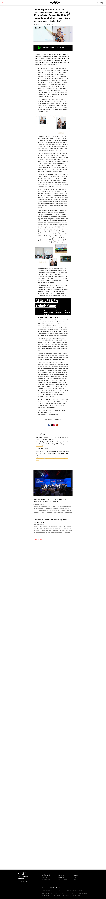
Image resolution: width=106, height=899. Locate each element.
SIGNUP (101, 2)
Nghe (75, 879)
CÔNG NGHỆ (41, 504)
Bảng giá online (45, 877)
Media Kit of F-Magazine (62, 880)
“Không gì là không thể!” (42, 448)
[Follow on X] (52, 425)
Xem (75, 877)
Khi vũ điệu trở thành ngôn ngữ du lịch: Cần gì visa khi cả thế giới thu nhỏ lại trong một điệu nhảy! (52, 676)
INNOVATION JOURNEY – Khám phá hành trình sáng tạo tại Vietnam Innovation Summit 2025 (51, 562)
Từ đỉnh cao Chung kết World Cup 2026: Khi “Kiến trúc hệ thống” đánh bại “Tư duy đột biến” (51, 732)
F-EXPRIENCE (58, 48)
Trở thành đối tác (45, 880)
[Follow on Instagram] (54, 425)
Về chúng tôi (46, 875)
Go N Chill (31, 565)
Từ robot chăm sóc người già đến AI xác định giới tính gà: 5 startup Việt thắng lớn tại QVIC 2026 (53, 858)
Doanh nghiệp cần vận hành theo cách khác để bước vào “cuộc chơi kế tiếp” (44, 703)
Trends (42, 565)
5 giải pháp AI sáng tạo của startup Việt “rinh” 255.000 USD (40, 830)
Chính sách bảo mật (46, 879)
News (39, 565)
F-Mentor (43, 24)
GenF (63, 48)
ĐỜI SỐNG (22, 565)
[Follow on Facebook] (49, 425)
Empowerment (46, 48)
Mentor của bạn (61, 877)
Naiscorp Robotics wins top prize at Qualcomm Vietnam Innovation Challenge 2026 (48, 818)
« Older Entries (37, 539)
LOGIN (97, 2)
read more (23, 822)
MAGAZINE (50, 24)
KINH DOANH (22, 735)
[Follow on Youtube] (57, 425)
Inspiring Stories (57, 419)
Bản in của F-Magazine (62, 879)
